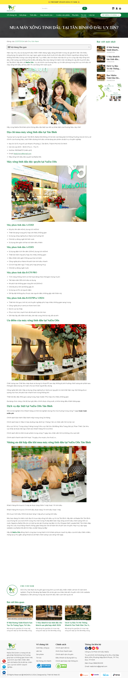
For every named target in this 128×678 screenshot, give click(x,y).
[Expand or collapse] (89, 47)
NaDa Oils (30, 62)
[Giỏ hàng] (120, 8)
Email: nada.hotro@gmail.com (96, 666)
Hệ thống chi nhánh (43, 661)
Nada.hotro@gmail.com (22, 154)
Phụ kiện (75, 15)
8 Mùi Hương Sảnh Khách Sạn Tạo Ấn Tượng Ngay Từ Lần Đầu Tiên (19, 624)
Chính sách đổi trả (62, 648)
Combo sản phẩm (63, 15)
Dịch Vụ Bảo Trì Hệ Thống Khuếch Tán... (113, 67)
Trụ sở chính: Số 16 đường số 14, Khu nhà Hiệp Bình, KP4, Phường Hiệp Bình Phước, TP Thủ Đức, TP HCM (102, 657)
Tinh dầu (33, 15)
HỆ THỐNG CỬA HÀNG (109, 15)
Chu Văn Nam (33, 41)
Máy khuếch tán (46, 15)
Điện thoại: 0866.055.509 (94, 663)
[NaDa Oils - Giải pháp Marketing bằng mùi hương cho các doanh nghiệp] (22, 8)
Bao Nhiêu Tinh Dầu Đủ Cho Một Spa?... (113, 76)
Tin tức (83, 15)
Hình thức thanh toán (64, 651)
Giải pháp (22, 15)
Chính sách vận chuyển (64, 654)
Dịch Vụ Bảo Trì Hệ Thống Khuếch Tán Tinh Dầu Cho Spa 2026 (78, 624)
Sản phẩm (40, 654)
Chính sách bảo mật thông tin (67, 661)
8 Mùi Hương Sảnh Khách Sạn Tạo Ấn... (113, 48)
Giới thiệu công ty (42, 648)
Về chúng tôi (12, 15)
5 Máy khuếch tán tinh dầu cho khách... (113, 58)
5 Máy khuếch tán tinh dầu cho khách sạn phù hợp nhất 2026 (49, 624)
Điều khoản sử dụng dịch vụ (66, 658)
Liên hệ (91, 15)
